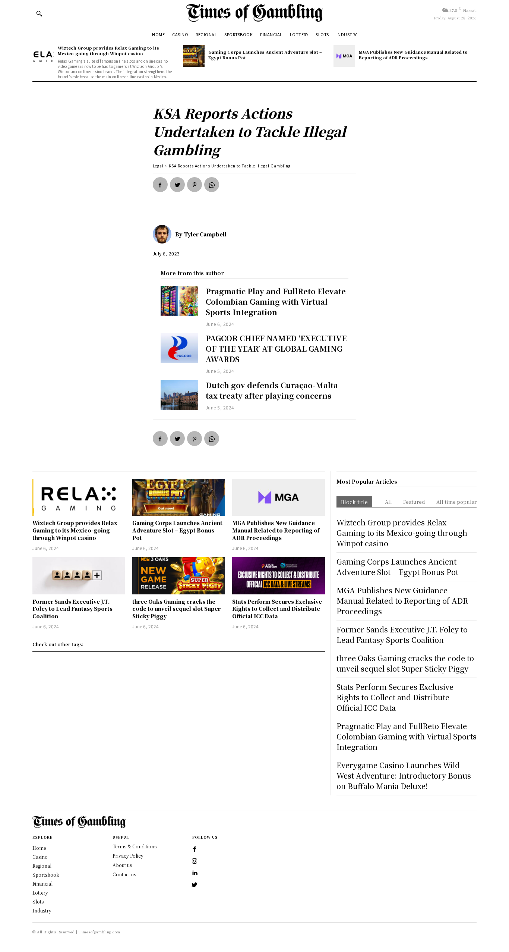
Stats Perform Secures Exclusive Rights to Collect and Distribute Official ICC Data (277, 609)
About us (122, 865)
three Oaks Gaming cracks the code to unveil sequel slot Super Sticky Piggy (176, 609)
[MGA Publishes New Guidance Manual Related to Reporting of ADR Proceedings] (344, 56)
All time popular (456, 501)
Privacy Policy (128, 855)
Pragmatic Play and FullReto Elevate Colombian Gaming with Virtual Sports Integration (276, 301)
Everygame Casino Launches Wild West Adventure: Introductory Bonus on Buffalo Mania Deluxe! (403, 775)
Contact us (124, 874)
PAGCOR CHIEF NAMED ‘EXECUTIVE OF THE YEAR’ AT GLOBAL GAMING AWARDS (276, 348)
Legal (158, 166)
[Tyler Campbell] (164, 234)
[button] (39, 13)
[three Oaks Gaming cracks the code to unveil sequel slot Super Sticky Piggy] (178, 575)
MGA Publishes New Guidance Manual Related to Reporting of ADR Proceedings (413, 54)
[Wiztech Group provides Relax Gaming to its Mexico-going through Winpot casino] (43, 56)
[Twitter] (177, 184)
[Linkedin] (194, 873)
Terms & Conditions (135, 846)
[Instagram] (194, 861)
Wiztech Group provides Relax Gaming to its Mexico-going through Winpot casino (108, 50)
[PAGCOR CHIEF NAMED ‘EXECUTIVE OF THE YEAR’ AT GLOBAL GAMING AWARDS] (179, 348)
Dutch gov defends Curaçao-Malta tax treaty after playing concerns (272, 390)
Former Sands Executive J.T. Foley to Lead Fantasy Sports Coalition (72, 609)
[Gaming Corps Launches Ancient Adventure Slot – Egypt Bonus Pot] (194, 56)
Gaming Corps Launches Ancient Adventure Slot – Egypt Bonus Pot (265, 54)
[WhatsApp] (211, 184)
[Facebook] (160, 184)
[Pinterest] (194, 184)
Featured (414, 501)
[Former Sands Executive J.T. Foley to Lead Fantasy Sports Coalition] (78, 575)
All (388, 501)
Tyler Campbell (205, 234)
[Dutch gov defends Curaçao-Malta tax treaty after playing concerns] (179, 395)
